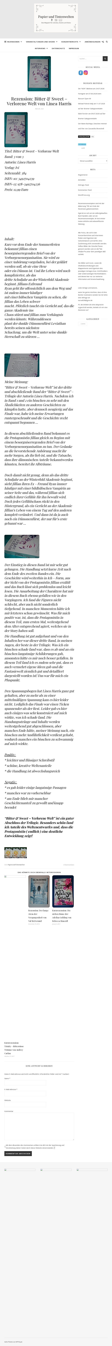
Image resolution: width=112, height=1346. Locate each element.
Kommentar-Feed (85, 190)
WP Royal (19, 1342)
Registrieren (83, 175)
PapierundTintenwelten (16, 865)
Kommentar (8, 1111)
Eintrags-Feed (83, 185)
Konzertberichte (69, 42)
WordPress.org (84, 195)
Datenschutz (58, 48)
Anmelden (82, 180)
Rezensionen (13, 42)
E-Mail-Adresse (10, 1089)
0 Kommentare (69, 865)
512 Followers (82, 144)
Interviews (40, 48)
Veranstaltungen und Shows (40, 42)
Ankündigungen (92, 42)
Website (7, 1100)
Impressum (74, 48)
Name (7, 1078)
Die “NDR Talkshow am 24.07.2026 (91, 88)
